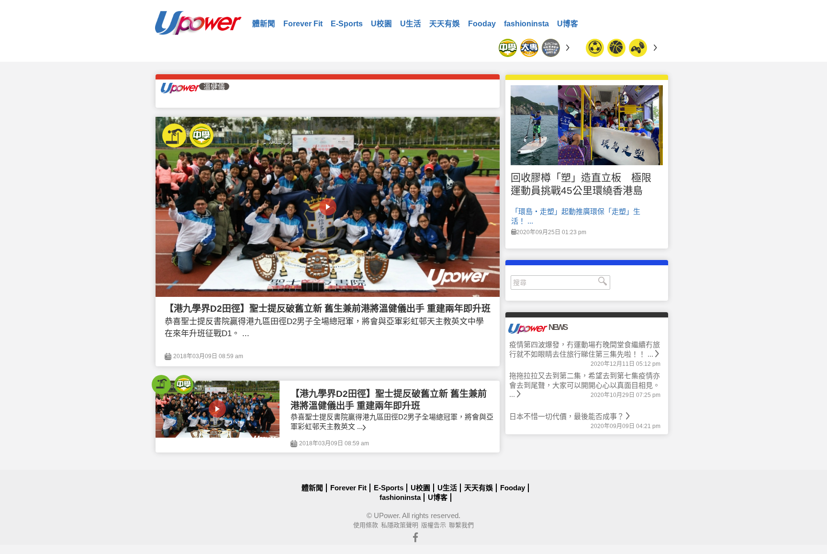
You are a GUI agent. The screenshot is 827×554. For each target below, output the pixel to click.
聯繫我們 (461, 525)
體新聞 (263, 24)
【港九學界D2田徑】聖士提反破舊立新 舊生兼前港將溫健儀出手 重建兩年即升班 (328, 309)
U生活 (410, 24)
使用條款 (365, 525)
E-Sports (347, 24)
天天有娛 (444, 24)
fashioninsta (526, 24)
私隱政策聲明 (399, 525)
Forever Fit (303, 24)
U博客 (567, 24)
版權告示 (433, 525)
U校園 (381, 24)
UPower (386, 515)
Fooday (482, 24)
